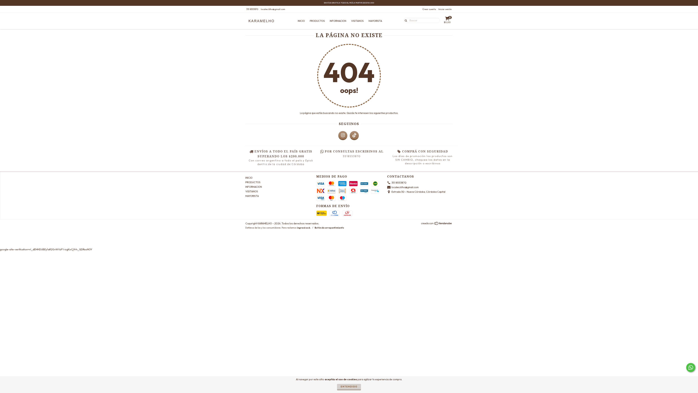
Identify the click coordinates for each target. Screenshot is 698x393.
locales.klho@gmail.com (273, 9)
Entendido (349, 386)
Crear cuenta (429, 9)
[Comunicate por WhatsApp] (690, 367)
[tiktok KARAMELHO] (354, 135)
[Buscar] (405, 20)
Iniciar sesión (445, 9)
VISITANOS (357, 21)
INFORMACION (338, 21)
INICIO (301, 21)
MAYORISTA (375, 21)
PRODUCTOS (317, 21)
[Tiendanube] (437, 224)
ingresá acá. (304, 227)
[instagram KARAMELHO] (342, 135)
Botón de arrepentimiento (329, 227)
